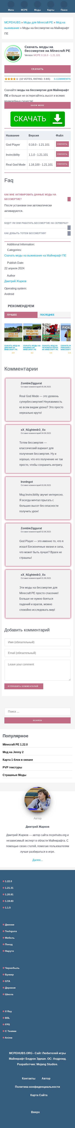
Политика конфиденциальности (37, 1086)
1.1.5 (7, 907)
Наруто (9, 951)
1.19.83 (8, 901)
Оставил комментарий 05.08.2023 (36, 387)
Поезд (8, 944)
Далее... (37, 860)
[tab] (21, 315)
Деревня (10, 987)
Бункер (9, 974)
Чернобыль (12, 968)
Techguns (10, 931)
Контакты (28, 1078)
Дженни (9, 924)
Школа (8, 994)
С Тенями (10, 1031)
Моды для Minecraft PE (38, 22)
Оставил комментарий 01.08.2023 (36, 578)
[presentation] (21, 315)
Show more (37, 105)
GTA (7, 981)
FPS (7, 1024)
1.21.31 (8, 887)
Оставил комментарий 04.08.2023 (36, 433)
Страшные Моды (14, 775)
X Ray (8, 1011)
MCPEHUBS (12, 22)
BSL (7, 1018)
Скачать (37, 69)
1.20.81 (8, 894)
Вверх (35, 1112)
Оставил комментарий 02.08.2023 (36, 532)
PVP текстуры (12, 767)
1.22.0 (8, 881)
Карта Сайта (38, 1095)
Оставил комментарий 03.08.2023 (36, 485)
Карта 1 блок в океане (18, 759)
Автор (46, 1078)
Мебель (9, 937)
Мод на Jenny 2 (13, 752)
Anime (8, 1037)
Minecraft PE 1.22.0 (15, 744)
